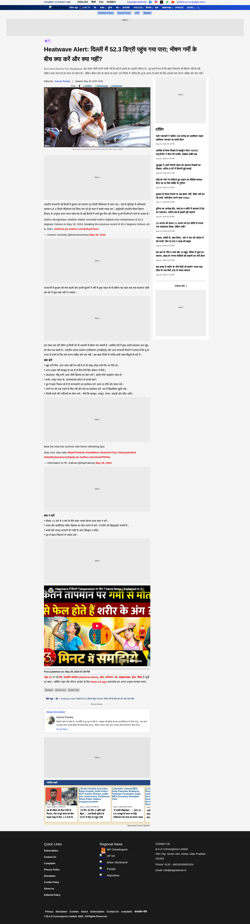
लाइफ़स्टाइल (124, 677)
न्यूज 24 (48, 677)
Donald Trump (124, 13)
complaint (126, 911)
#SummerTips (108, 452)
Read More (62, 729)
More (190, 7)
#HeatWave (92, 452)
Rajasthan (113, 875)
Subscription (51, 850)
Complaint (49, 863)
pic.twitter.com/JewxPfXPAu (93, 457)
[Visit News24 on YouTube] (173, 2)
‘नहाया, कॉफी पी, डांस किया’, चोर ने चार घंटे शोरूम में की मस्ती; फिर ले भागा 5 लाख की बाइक (180, 239)
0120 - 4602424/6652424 (179, 864)
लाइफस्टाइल (166, 7)
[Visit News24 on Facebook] (150, 2)
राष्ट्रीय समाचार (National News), (81, 677)
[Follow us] (191, 2)
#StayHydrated (127, 452)
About (84, 911)
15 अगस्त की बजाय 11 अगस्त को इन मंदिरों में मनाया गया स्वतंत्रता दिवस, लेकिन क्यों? (179, 225)
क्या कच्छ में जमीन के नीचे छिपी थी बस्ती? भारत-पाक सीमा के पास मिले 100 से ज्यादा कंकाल (179, 269)
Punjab (111, 869)
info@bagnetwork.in (174, 870)
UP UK (111, 855)
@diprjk (70, 457)
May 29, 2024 (98, 234)
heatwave (49, 690)
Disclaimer (50, 876)
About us (49, 888)
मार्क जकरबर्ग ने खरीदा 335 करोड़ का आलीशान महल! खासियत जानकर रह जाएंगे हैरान (180, 138)
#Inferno (59, 229)
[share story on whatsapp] (101, 86)
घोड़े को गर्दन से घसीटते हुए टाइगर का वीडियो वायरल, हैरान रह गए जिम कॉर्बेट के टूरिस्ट (179, 181)
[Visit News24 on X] (161, 2)
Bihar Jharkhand (117, 862)
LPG (137, 13)
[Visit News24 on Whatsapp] (167, 2)
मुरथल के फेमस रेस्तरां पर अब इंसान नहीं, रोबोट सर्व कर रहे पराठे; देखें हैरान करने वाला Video (180, 196)
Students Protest (105, 13)
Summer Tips (73, 690)
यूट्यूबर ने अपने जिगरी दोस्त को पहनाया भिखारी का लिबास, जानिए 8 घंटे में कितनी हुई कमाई (178, 167)
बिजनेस (148, 7)
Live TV (86, 7)
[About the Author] (50, 720)
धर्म (115, 677)
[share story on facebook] (79, 86)
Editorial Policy (52, 895)
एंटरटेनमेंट (126, 7)
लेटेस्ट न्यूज (73, 7)
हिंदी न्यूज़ (49, 698)
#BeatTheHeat (76, 452)
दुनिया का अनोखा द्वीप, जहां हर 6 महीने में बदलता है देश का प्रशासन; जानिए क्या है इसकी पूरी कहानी (180, 210)
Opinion (179, 7)
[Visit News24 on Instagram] (156, 2)
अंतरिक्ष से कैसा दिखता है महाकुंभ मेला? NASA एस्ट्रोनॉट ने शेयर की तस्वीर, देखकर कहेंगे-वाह (177, 152)
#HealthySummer (54, 457)
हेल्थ (156, 7)
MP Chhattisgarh (117, 849)
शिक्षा (139, 677)
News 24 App (99, 681)
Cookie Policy (51, 882)
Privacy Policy (52, 869)
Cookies (74, 911)
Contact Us (50, 857)
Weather (147, 13)
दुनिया (110, 7)
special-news (60, 690)
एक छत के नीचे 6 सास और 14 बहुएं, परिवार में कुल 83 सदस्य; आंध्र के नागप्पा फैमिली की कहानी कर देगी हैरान (180, 254)
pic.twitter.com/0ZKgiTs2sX (82, 229)
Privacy (49, 911)
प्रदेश (102, 7)
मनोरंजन (109, 677)
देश (95, 7)
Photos (138, 7)
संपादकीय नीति (140, 911)
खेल (117, 7)
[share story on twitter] (88, 86)
